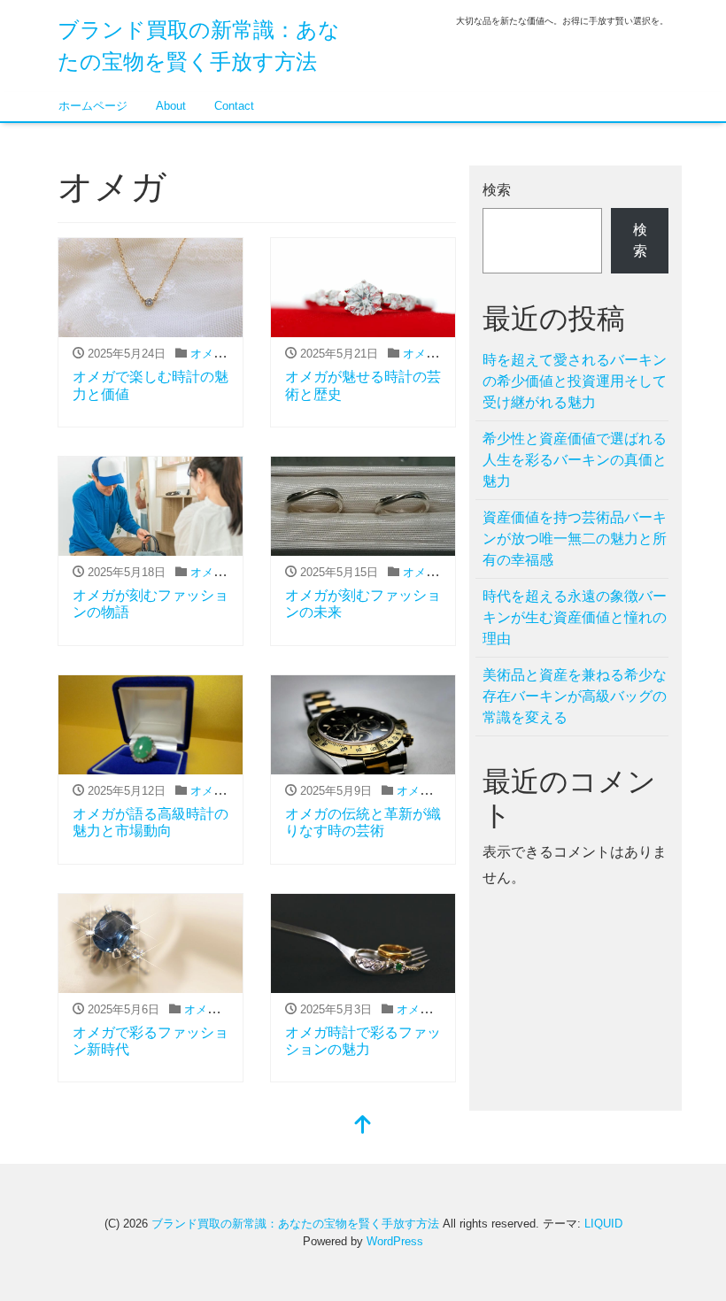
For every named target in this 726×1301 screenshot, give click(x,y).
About (171, 105)
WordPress (395, 1241)
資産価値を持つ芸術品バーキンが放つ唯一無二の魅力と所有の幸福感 (575, 538)
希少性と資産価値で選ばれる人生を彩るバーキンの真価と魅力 (575, 460)
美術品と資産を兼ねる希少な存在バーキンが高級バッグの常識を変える (575, 696)
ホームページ (92, 105)
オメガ (207, 353)
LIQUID (603, 1223)
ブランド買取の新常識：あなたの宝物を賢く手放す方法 (295, 1223)
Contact (234, 105)
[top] (363, 1126)
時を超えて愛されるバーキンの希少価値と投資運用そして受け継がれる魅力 (575, 381)
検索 (497, 189)
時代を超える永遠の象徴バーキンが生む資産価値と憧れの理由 (575, 617)
